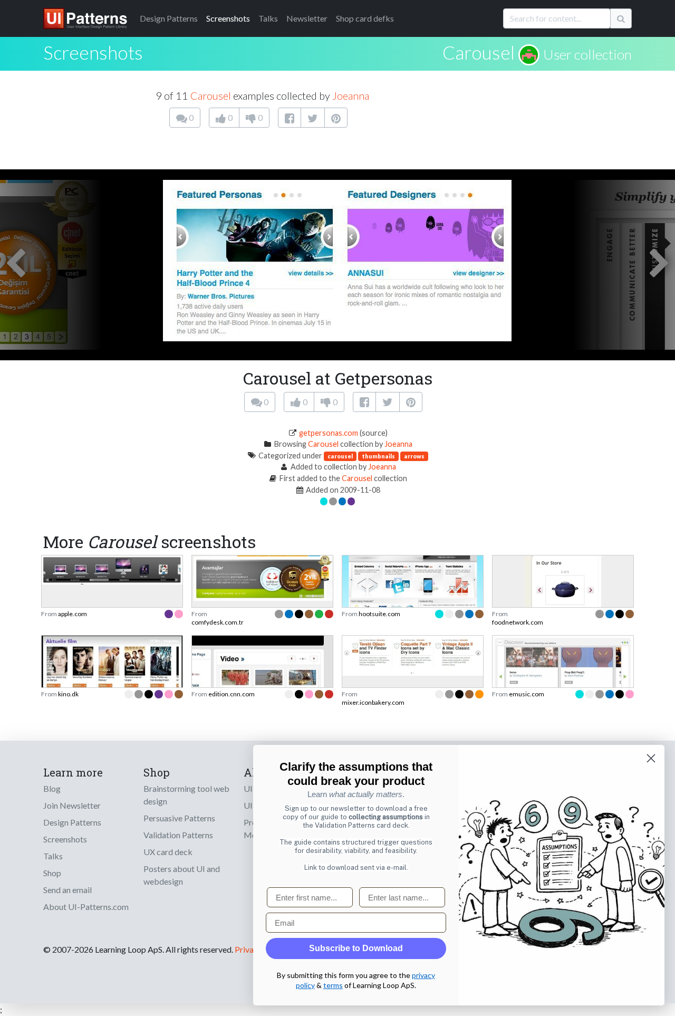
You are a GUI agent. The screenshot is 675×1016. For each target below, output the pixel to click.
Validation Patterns (178, 835)
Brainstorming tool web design (186, 794)
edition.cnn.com (231, 694)
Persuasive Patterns (179, 818)
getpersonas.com (328, 432)
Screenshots (228, 18)
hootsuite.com (379, 614)
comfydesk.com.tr (217, 622)
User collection (587, 54)
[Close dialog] (651, 758)
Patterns (169, 18)
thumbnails (378, 456)
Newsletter (306, 18)
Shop (52, 873)
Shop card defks (365, 18)
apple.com (72, 614)
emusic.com (526, 694)
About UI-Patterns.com (86, 907)
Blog (52, 788)
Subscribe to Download (356, 948)
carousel (340, 456)
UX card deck (167, 852)
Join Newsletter (72, 805)
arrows (414, 456)
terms (333, 985)
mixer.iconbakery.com (373, 702)
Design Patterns (72, 822)
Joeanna (350, 95)
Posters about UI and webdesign (181, 875)
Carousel (478, 52)
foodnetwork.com (517, 622)
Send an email (67, 890)
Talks (268, 18)
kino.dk (68, 694)
